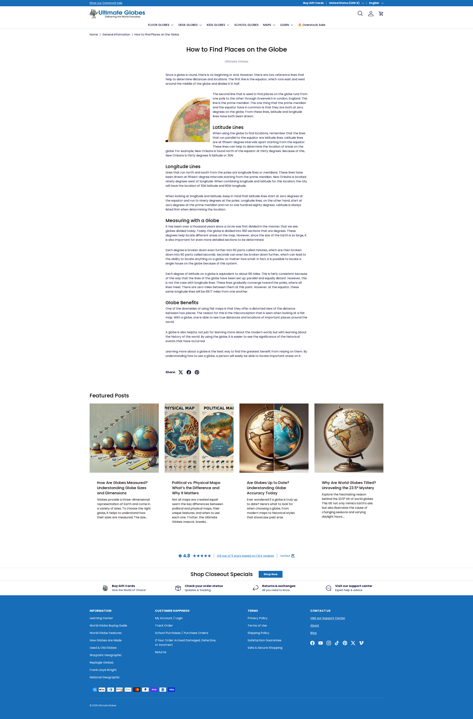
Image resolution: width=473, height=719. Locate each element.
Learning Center (101, 618)
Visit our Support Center (327, 618)
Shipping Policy (258, 633)
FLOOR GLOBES (158, 25)
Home (94, 34)
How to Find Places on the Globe (157, 34)
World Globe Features (106, 633)
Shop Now (271, 574)
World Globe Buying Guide (108, 625)
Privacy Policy (258, 618)
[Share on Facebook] (189, 372)
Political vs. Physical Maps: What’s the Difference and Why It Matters (196, 488)
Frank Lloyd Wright (103, 670)
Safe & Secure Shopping (265, 648)
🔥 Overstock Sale (311, 25)
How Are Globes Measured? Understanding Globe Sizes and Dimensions (122, 488)
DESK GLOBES (188, 25)
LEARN (284, 25)
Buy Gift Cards (313, 3)
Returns (160, 652)
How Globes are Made (106, 640)
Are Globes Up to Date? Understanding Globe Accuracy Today (268, 488)
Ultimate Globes (107, 705)
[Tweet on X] (181, 372)
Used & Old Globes (103, 648)
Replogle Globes (101, 662)
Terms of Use (257, 625)
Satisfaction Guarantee (264, 640)
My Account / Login (169, 618)
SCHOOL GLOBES (246, 25)
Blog (313, 633)
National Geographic (105, 677)
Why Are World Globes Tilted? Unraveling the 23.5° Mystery (349, 485)
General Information (116, 34)
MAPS (267, 25)
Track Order (164, 625)
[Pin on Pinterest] (197, 372)
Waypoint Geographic (106, 655)
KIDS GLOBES (216, 25)
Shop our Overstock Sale (106, 3)
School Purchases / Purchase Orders (181, 633)
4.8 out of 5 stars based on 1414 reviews (245, 556)
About (314, 625)
